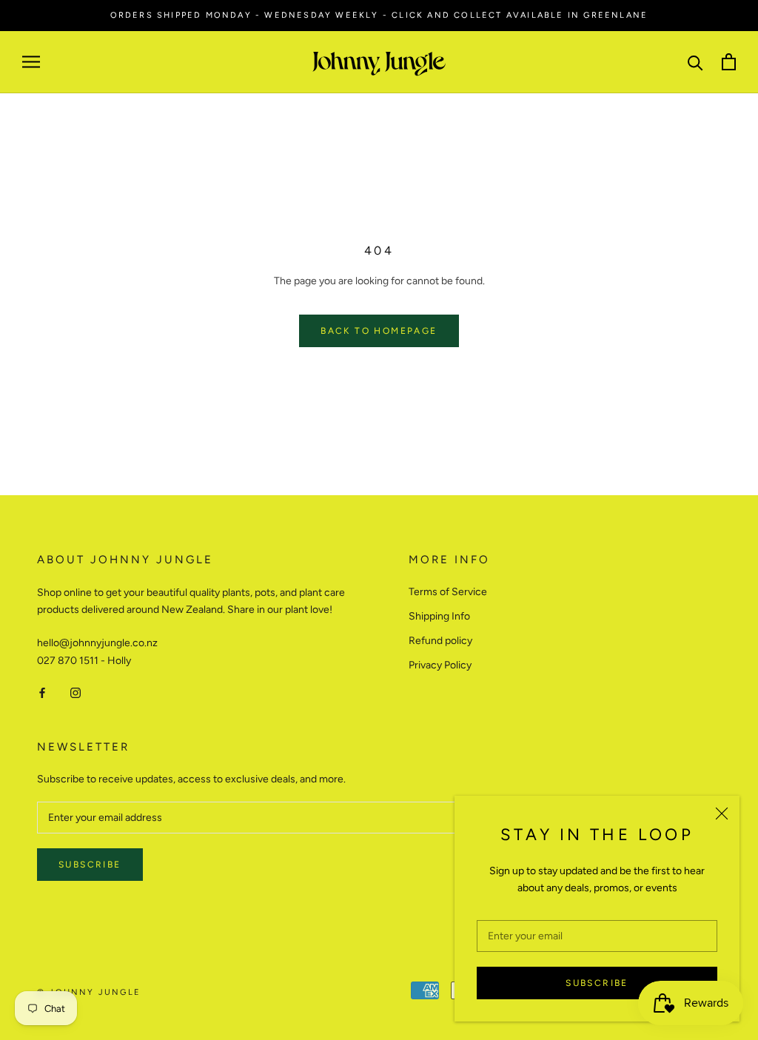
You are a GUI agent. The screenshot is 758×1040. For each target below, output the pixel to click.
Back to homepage (379, 331)
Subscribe (597, 983)
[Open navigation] (31, 62)
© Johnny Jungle (89, 992)
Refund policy (440, 640)
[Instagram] (75, 692)
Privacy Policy (440, 665)
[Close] (721, 813)
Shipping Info (439, 616)
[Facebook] (42, 692)
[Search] (695, 62)
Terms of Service (448, 592)
